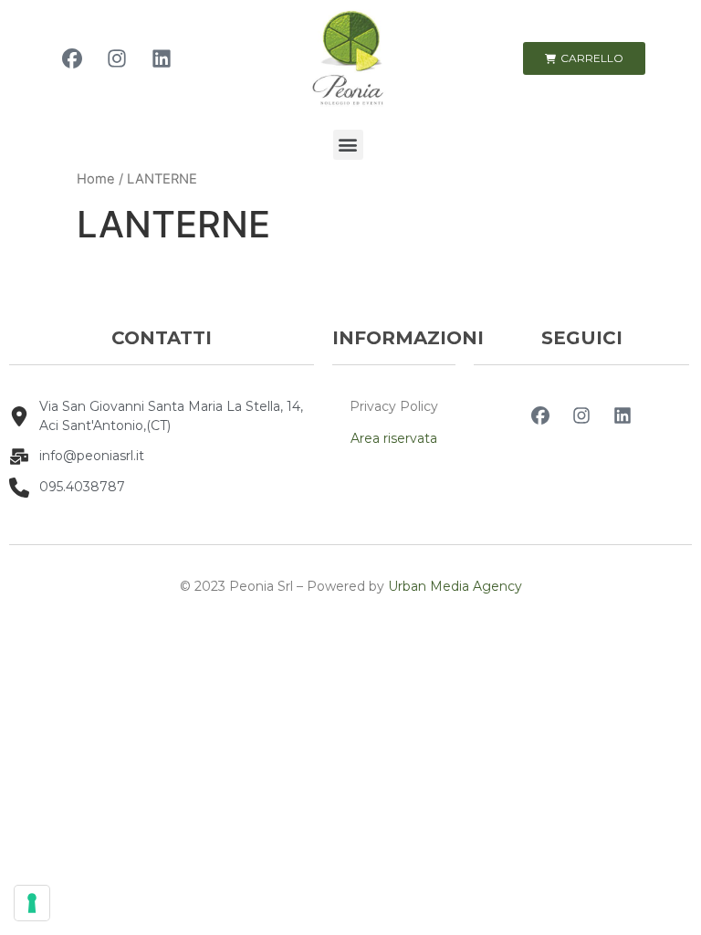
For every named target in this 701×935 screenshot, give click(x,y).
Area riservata (393, 438)
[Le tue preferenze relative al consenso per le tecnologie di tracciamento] (32, 903)
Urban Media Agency (455, 586)
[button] (348, 145)
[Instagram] (117, 58)
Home (96, 179)
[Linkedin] (161, 58)
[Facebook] (72, 58)
